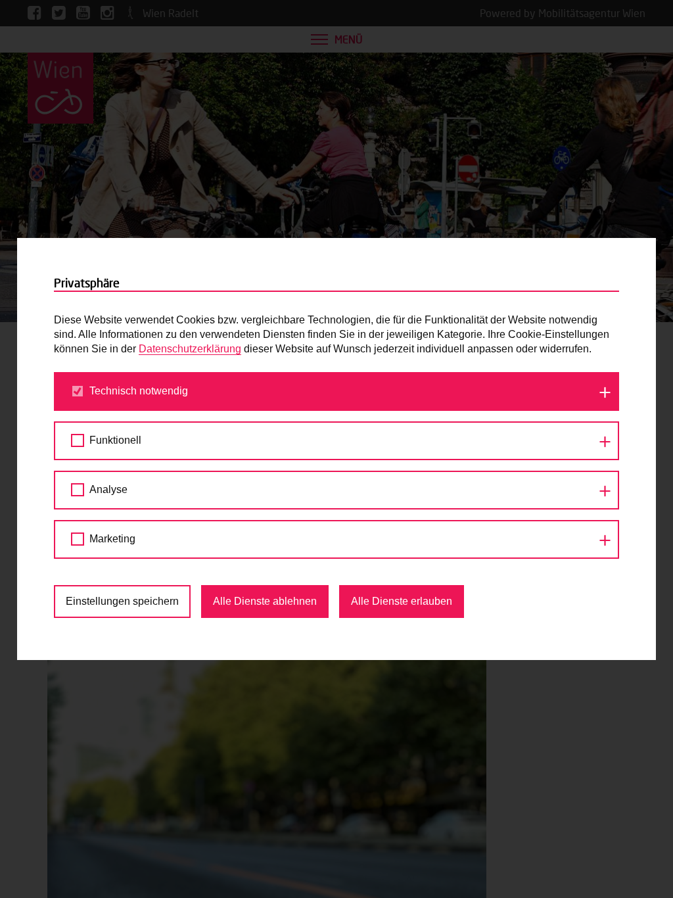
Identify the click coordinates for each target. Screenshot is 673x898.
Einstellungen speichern (122, 601)
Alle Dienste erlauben (401, 601)
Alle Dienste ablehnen (265, 601)
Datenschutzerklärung (190, 348)
